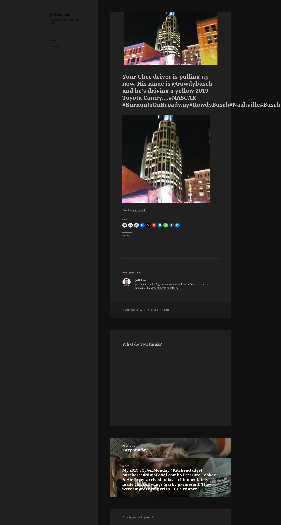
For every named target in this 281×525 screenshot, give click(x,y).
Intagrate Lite (139, 210)
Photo (166, 309)
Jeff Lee (154, 309)
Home (53, 40)
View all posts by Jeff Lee (165, 288)
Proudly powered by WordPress (140, 517)
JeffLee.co (59, 14)
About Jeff (55, 46)
